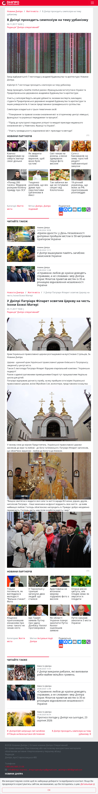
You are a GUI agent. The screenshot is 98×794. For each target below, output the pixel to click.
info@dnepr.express (17, 769)
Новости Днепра (15, 292)
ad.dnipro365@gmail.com (70, 769)
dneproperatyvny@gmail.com (43, 769)
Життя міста (32, 11)
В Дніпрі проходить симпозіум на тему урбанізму (71, 732)
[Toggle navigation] (92, 2)
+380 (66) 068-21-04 (14, 766)
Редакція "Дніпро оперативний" (23, 27)
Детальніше (86, 784)
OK (49, 790)
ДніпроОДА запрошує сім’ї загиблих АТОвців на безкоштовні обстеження (26, 732)
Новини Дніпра (15, 11)
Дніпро (38, 206)
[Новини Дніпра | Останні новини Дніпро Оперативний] (10, 3)
